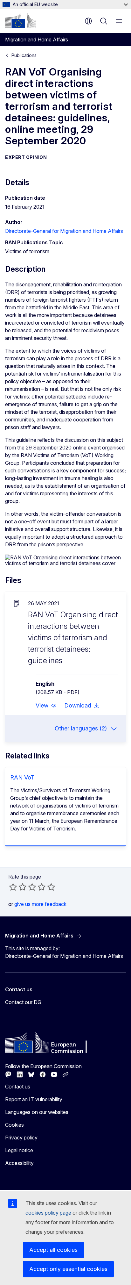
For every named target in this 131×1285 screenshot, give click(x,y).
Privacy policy (21, 1137)
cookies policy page (48, 1213)
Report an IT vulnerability (33, 1099)
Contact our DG (23, 1002)
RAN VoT (22, 777)
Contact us (17, 1086)
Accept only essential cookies (68, 1269)
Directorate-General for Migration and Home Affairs (64, 231)
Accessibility (19, 1163)
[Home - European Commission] (20, 20)
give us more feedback (40, 904)
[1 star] (13, 887)
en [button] (88, 21)
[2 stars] (17, 887)
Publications (24, 55)
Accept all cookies (53, 1249)
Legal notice (19, 1150)
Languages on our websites (36, 1112)
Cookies (14, 1125)
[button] (46, 705)
